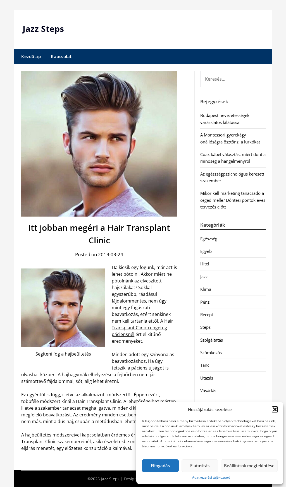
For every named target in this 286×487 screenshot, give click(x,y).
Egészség (208, 238)
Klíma (205, 289)
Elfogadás (160, 465)
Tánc (204, 365)
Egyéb (206, 251)
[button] (275, 409)
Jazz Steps (43, 28)
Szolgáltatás (211, 340)
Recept (206, 314)
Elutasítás (199, 465)
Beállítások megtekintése (249, 465)
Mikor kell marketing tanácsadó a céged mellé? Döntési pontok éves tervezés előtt (232, 200)
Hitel (204, 264)
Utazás (206, 378)
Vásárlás (208, 390)
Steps (205, 327)
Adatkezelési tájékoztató (211, 477)
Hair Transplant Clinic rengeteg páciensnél (142, 327)
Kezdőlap (31, 56)
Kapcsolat (61, 56)
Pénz (204, 302)
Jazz (204, 276)
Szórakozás (211, 352)
